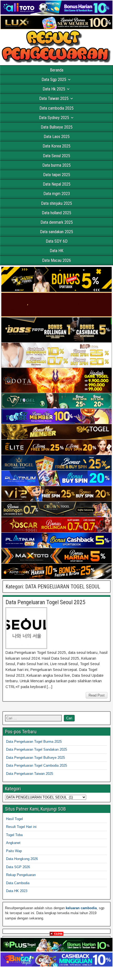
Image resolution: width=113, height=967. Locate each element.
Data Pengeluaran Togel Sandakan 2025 (36, 749)
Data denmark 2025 (56, 222)
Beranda (56, 70)
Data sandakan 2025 (56, 231)
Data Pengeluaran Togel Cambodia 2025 (36, 765)
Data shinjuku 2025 (56, 203)
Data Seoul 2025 (56, 155)
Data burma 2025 (56, 165)
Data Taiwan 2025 (54, 98)
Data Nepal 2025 (56, 184)
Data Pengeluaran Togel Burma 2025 (34, 742)
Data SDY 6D (57, 241)
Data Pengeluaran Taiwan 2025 (29, 774)
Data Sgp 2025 (54, 79)
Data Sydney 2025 (54, 117)
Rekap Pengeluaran (21, 875)
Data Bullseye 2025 (57, 127)
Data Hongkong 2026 (22, 859)
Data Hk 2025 (54, 88)
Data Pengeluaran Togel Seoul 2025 (45, 602)
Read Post (97, 695)
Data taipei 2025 (56, 174)
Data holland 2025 (56, 212)
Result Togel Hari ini (21, 827)
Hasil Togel (14, 819)
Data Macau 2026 (56, 260)
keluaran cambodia (81, 908)
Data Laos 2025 (57, 136)
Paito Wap (14, 851)
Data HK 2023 (16, 891)
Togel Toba (14, 835)
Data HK (56, 250)
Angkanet (13, 843)
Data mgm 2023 (56, 193)
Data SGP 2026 (18, 867)
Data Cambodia (17, 883)
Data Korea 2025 (56, 146)
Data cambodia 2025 (56, 108)
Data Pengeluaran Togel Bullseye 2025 (35, 758)
